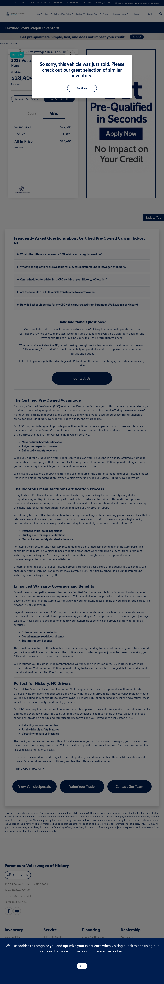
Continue (82, 88)
